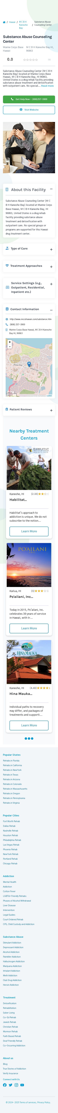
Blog (5, 1064)
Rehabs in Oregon (11, 794)
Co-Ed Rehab (9, 1018)
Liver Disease (9, 906)
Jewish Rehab (9, 1022)
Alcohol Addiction (11, 952)
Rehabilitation (9, 1008)
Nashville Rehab (10, 831)
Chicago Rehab (10, 864)
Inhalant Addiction (11, 971)
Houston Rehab (10, 836)
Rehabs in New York (12, 770)
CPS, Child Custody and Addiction (18, 924)
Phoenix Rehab (10, 850)
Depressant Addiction (13, 948)
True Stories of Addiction (14, 1069)
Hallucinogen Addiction (14, 962)
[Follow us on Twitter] (10, 1085)
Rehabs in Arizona (11, 780)
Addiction (8, 876)
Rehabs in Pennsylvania (14, 798)
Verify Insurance (10, 1074)
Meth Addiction (10, 976)
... (46, 86)
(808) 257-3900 (17, 325)
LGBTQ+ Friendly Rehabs (14, 896)
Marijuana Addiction (12, 966)
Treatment (9, 997)
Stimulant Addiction (12, 943)
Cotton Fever (9, 892)
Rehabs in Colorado (12, 784)
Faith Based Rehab (12, 1036)
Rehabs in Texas (10, 775)
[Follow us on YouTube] (22, 1085)
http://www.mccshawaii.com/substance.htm (30, 319)
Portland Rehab (10, 859)
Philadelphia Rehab (12, 840)
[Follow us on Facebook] (5, 1085)
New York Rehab (10, 854)
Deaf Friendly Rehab (12, 1041)
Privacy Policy (43, 1103)
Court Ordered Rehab (13, 920)
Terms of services (28, 1103)
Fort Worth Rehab (11, 821)
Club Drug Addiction (12, 980)
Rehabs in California (12, 765)
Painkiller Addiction (12, 957)
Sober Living (9, 1013)
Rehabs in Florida (11, 761)
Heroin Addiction (11, 985)
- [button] (10, 346)
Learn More (29, 531)
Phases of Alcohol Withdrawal (17, 901)
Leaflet (49, 395)
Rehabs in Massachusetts (15, 789)
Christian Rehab (10, 1027)
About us (8, 1058)
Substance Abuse (13, 937)
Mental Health (9, 882)
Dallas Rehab (9, 826)
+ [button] (10, 342)
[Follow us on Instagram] (16, 1085)
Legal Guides (9, 915)
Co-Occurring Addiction (14, 1046)
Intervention (9, 910)
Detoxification (9, 1003)
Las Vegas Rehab (11, 845)
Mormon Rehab (10, 1032)
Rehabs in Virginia (11, 803)
